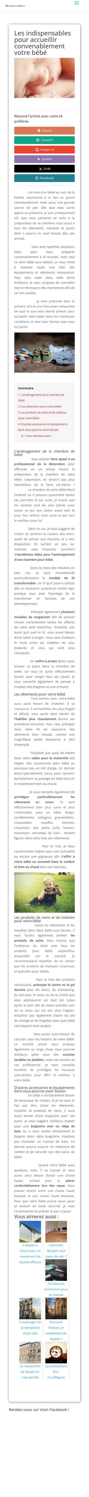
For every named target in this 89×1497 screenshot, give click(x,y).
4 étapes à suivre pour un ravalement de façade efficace (30, 1253)
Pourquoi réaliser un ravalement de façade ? (56, 1330)
